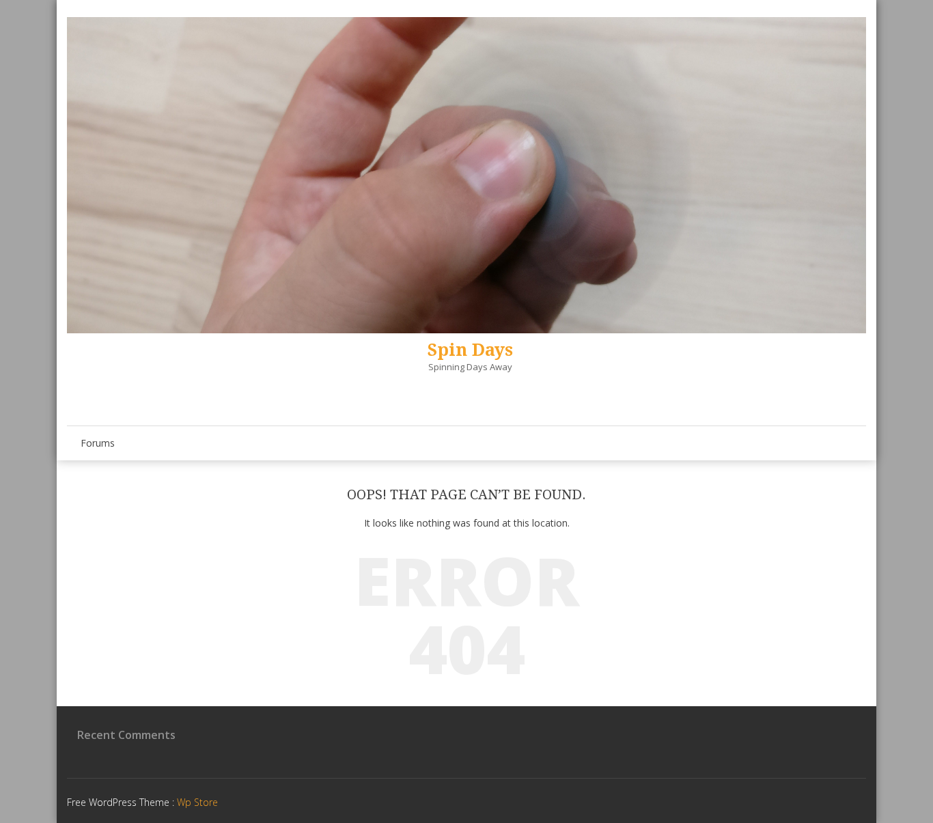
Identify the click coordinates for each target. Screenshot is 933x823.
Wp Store (197, 802)
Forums (98, 442)
